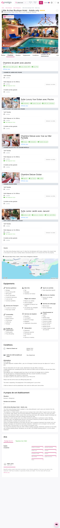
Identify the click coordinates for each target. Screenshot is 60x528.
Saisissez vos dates (50, 84)
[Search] (41, 2)
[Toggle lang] (49, 2)
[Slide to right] (56, 50)
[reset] (25, 2)
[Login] (58, 2)
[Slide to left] (3, 50)
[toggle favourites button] (56, 3)
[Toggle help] (52, 3)
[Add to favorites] (57, 11)
